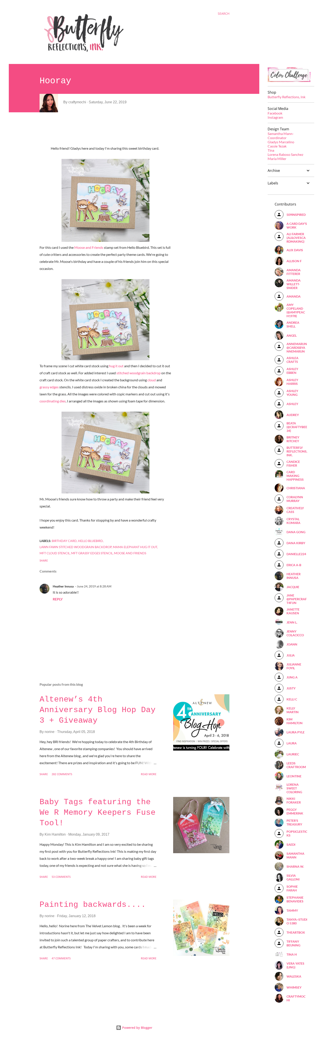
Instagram (275, 117)
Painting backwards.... (93, 904)
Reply (58, 599)
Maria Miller (277, 158)
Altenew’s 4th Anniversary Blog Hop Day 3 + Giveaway (98, 710)
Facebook (275, 113)
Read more (148, 774)
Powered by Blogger (136, 1027)
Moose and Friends (88, 247)
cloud (151, 380)
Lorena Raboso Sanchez (285, 154)
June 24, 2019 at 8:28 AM (94, 586)
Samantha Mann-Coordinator (281, 135)
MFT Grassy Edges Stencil (92, 553)
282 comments (62, 774)
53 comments (61, 877)
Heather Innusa (63, 586)
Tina (271, 150)
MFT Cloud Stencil (55, 553)
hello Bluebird (90, 541)
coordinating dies (53, 401)
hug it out (116, 366)
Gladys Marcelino (281, 142)
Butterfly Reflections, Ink (286, 97)
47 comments (61, 958)
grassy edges (49, 387)
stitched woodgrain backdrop (138, 373)
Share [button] (44, 560)
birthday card (64, 541)
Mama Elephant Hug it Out (135, 547)
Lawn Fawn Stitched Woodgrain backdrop (76, 547)
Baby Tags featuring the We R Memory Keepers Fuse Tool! (98, 813)
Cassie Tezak (277, 146)
